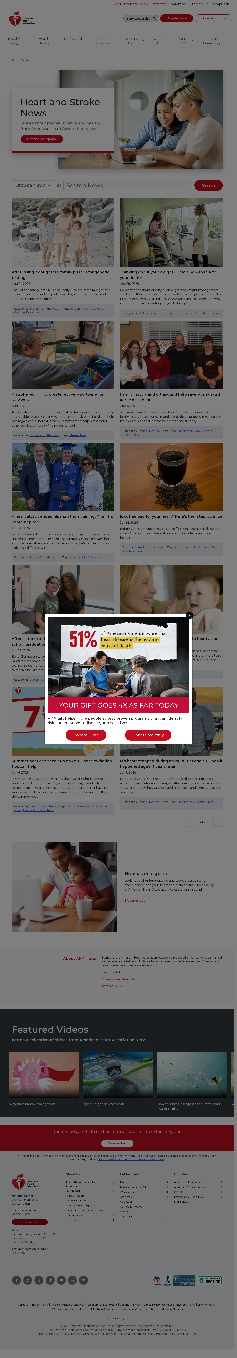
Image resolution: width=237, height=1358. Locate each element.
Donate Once (86, 735)
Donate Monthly (148, 735)
